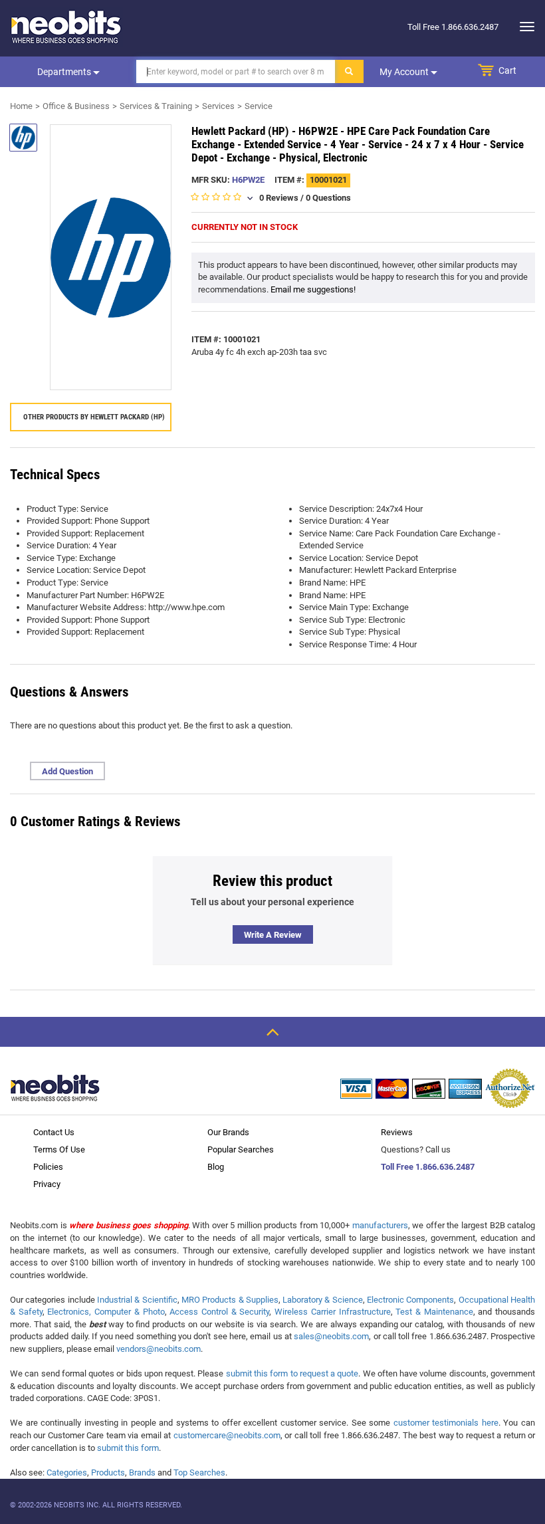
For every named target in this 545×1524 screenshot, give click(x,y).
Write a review (273, 935)
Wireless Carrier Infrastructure (332, 1312)
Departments (65, 71)
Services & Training (156, 106)
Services (218, 106)
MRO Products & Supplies (229, 1300)
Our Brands (228, 1132)
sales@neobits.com (331, 1336)
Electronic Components (410, 1300)
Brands (142, 1472)
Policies (48, 1167)
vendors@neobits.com (158, 1349)
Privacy (46, 1184)
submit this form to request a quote (292, 1373)
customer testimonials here (445, 1423)
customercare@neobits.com (226, 1435)
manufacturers (380, 1225)
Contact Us (53, 1132)
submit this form (128, 1448)
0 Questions (328, 198)
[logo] (66, 27)
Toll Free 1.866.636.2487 (428, 1167)
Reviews (397, 1132)
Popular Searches (240, 1149)
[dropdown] (523, 27)
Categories (67, 1472)
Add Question (67, 771)
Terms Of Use (59, 1149)
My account (405, 71)
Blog (215, 1167)
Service (258, 106)
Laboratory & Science (322, 1300)
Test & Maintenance (434, 1312)
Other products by (94, 417)
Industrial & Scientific (137, 1300)
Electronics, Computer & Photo (105, 1312)
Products (108, 1472)
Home (21, 106)
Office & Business (76, 106)
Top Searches (199, 1472)
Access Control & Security (219, 1312)
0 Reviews (278, 198)
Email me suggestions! (313, 289)
